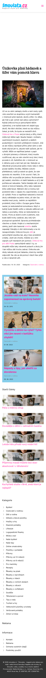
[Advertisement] (23, 36)
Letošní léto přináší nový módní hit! (19, 444)
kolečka (28, 226)
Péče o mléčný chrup (12, 407)
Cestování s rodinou (37, 265)
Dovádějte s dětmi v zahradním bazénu (22, 426)
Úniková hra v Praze (10, 134)
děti (31, 232)
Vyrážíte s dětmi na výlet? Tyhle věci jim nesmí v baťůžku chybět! (23, 333)
